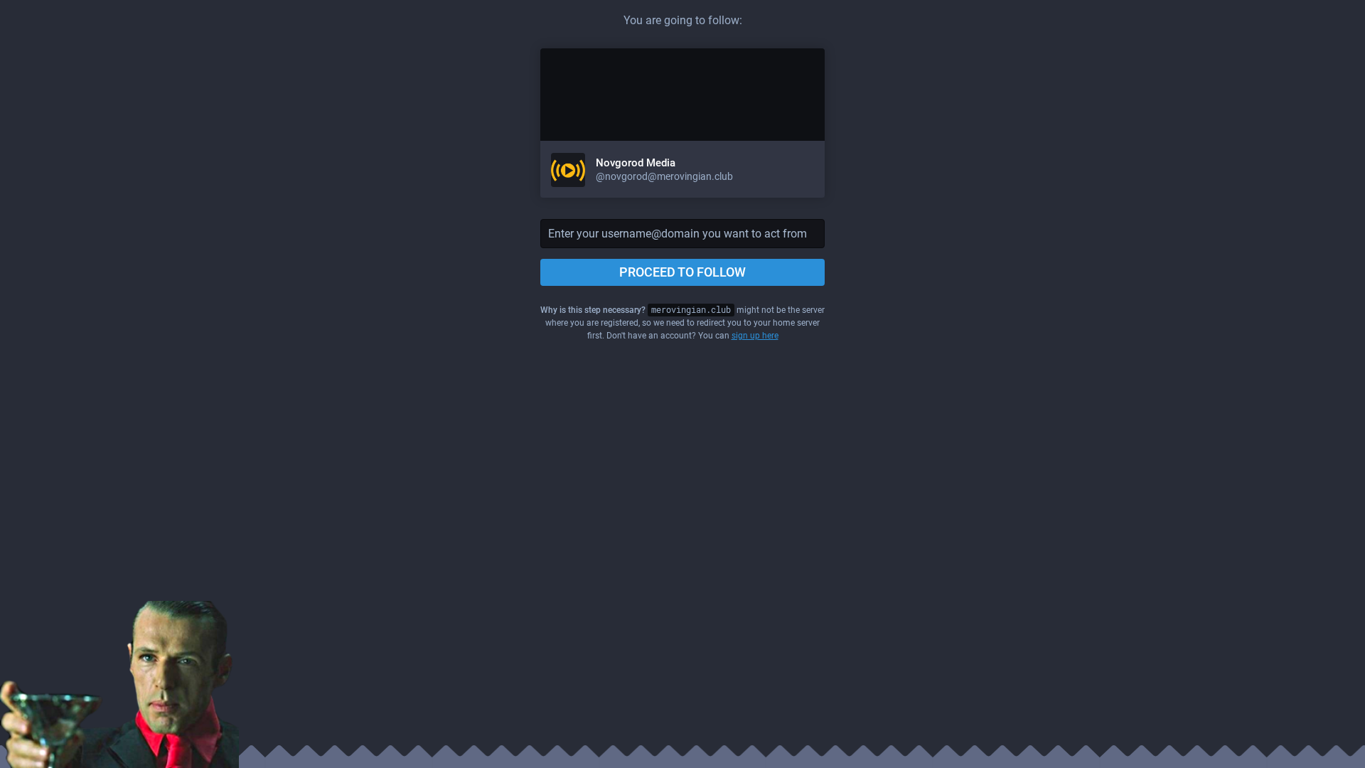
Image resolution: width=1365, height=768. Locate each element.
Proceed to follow (682, 272)
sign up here (755, 336)
